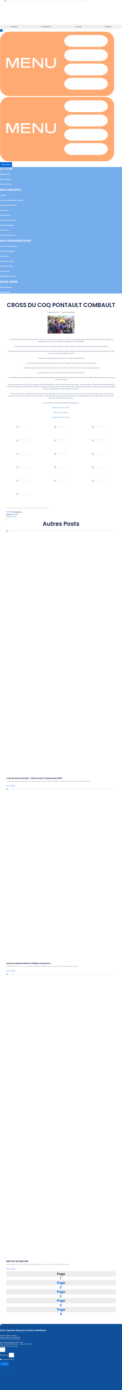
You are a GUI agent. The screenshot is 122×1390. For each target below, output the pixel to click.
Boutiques (108, 26)
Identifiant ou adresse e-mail (9, 1346)
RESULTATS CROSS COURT (61, 408)
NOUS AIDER (9, 281)
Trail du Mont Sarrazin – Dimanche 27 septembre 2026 (34, 778)
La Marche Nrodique (7, 225)
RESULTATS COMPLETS (61, 412)
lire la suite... (10, 785)
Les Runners (4, 230)
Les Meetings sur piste (7, 276)
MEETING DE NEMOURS (17, 1261)
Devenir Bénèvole (6, 287)
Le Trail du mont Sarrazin (8, 246)
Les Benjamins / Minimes (8, 205)
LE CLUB (6, 168)
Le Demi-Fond (5, 215)
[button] (61, 518)
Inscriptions (14, 26)
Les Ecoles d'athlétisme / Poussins (12, 200)
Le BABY (3, 195)
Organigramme (5, 174)
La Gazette (78, 26)
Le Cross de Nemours (7, 251)
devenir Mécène (5, 292)
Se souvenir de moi (7, 1359)
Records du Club (6, 184)
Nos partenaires (46, 26)
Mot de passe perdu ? (7, 1368)
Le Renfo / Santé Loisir (7, 235)
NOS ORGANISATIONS (15, 240)
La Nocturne (4, 256)
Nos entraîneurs (5, 179)
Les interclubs (5, 271)
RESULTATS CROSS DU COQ (61, 417)
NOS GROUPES (10, 189)
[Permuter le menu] (1, 30)
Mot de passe (4, 1355)
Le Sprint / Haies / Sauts (8, 220)
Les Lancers (4, 210)
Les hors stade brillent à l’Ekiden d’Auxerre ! (28, 963)
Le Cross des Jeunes (7, 261)
